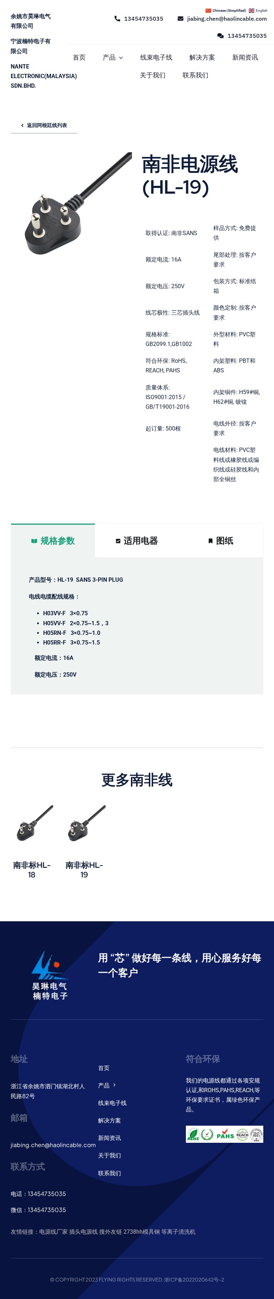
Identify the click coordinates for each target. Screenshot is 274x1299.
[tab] (53, 540)
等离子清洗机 (178, 1231)
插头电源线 (83, 1231)
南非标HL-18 (32, 870)
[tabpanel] (137, 625)
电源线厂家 (53, 1231)
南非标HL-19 (84, 870)
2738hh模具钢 (141, 1231)
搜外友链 (110, 1231)
